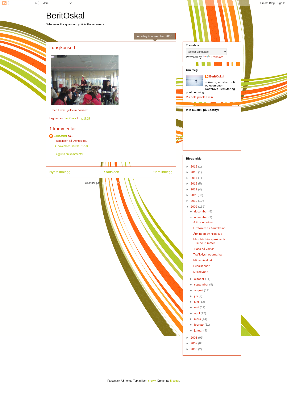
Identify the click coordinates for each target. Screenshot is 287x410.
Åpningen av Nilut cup (207, 233)
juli (196, 296)
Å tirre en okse (203, 222)
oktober (199, 278)
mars (198, 319)
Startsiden (111, 172)
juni (197, 301)
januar (198, 330)
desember (201, 211)
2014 (194, 177)
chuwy (152, 380)
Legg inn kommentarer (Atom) (119, 183)
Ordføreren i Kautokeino (209, 228)
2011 (194, 195)
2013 (194, 183)
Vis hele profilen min (199, 97)
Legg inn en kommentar (69, 154)
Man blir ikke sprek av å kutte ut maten (209, 241)
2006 (194, 349)
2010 (194, 200)
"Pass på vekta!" (204, 248)
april (197, 313)
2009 (194, 206)
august (199, 290)
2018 (194, 166)
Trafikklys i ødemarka (207, 254)
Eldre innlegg (162, 172)
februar (199, 324)
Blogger (174, 380)
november (201, 217)
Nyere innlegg (59, 172)
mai (197, 307)
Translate (217, 57)
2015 (194, 172)
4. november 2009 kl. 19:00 (71, 146)
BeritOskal (65, 15)
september (201, 284)
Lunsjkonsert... (203, 265)
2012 (194, 189)
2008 (194, 337)
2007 (194, 343)
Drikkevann (200, 271)
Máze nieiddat (202, 260)
